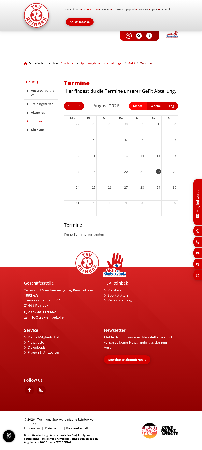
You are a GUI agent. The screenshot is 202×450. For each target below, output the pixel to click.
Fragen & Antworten (44, 352)
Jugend (130, 9)
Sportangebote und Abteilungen (101, 63)
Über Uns (38, 130)
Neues (106, 9)
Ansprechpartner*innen (43, 92)
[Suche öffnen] (139, 36)
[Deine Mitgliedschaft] (197, 215)
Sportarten (91, 9)
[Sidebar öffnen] (149, 36)
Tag (171, 106)
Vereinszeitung (120, 300)
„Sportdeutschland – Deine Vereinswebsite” (57, 436)
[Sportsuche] (197, 230)
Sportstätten (118, 295)
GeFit (131, 63)
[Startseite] (41, 15)
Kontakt (167, 9)
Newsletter (37, 342)
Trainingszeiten (42, 104)
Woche (156, 106)
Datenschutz (54, 428)
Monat (138, 106)
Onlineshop (82, 22)
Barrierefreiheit (77, 428)
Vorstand (115, 290)
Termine (119, 9)
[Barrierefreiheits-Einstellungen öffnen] (129, 36)
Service (143, 9)
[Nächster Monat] (79, 106)
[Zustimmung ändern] (9, 436)
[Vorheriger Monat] (69, 106)
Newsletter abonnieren (125, 360)
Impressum (32, 428)
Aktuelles (38, 112)
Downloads (36, 347)
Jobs (154, 9)
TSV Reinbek (72, 9)
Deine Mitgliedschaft (44, 337)
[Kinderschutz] (172, 34)
